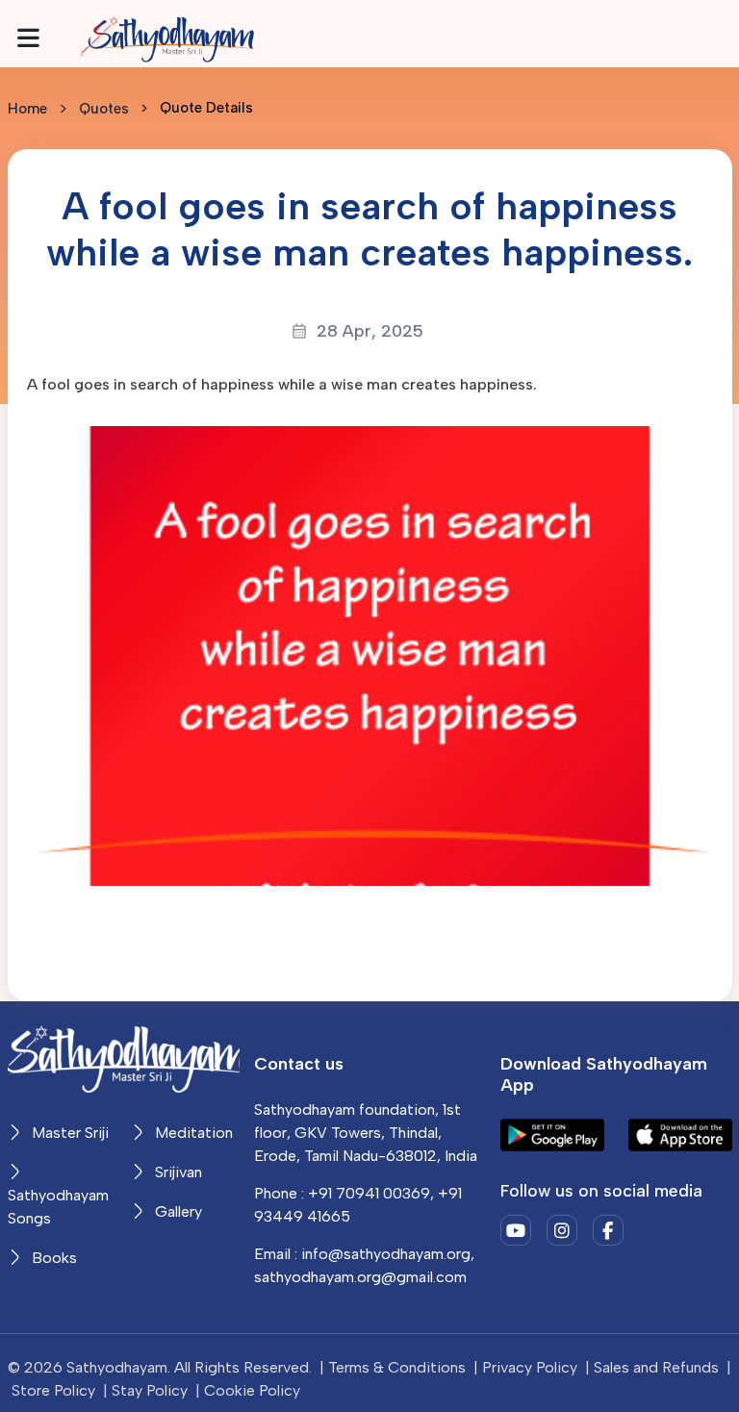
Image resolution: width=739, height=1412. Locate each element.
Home (27, 108)
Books (52, 1257)
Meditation (192, 1132)
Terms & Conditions (397, 1367)
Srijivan (176, 1172)
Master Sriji (68, 1132)
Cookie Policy (252, 1390)
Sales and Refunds (656, 1367)
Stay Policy (150, 1390)
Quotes (104, 108)
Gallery (176, 1211)
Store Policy (53, 1390)
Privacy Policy (529, 1367)
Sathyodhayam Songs (58, 1206)
